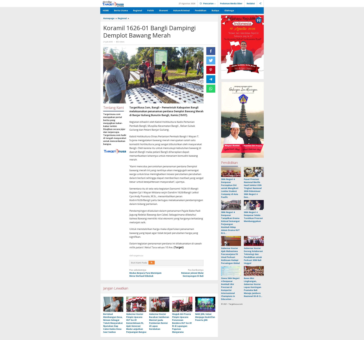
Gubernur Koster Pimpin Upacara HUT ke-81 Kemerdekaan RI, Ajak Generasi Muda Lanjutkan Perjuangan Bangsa (136, 323)
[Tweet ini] (210, 60)
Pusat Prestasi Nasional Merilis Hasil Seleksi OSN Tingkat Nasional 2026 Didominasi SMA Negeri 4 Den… (253, 188)
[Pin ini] (210, 70)
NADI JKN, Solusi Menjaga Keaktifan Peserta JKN (205, 317)
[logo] (115, 151)
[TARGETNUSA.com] (113, 3)
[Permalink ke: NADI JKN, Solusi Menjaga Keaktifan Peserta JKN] (205, 304)
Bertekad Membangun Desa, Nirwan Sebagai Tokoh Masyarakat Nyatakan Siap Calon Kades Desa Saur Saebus (113, 323)
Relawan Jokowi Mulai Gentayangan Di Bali (192, 273)
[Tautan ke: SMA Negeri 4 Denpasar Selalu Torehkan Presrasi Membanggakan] (254, 205)
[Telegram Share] (210, 79)
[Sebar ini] (210, 51)
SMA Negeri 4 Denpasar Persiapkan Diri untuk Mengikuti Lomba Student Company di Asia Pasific (229, 188)
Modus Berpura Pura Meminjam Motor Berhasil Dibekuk (145, 273)
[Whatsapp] (210, 89)
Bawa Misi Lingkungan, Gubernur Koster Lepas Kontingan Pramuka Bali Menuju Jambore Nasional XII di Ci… (253, 287)
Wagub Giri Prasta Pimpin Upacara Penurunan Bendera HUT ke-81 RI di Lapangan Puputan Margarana (182, 323)
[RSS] (151, 262)
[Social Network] (260, 3)
